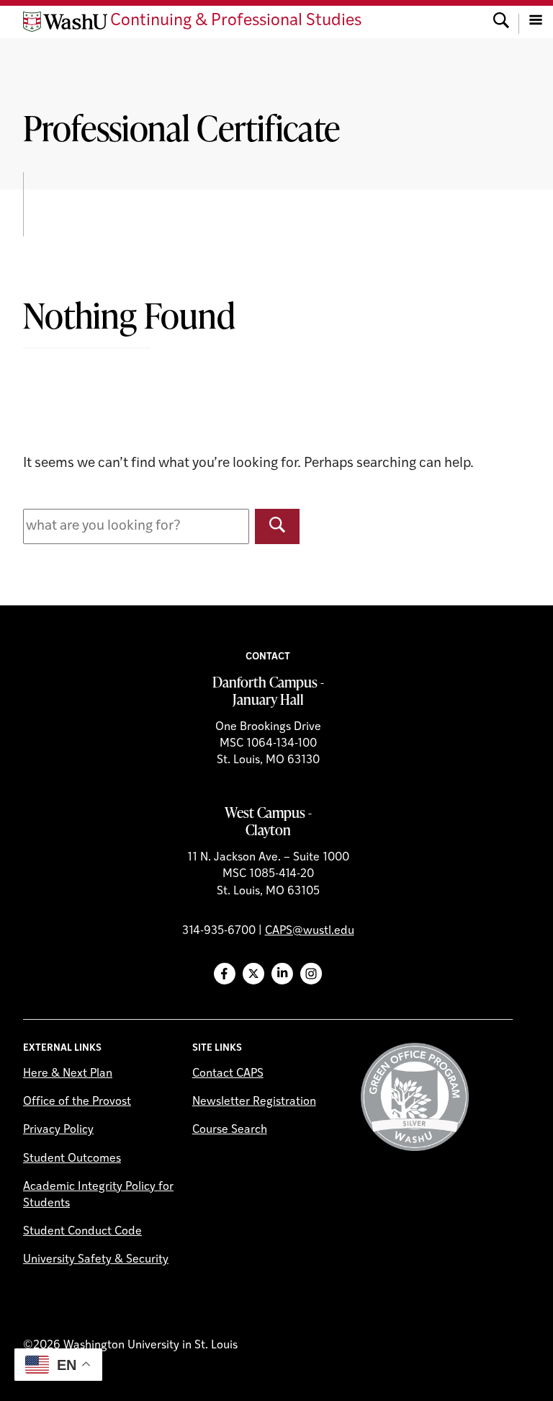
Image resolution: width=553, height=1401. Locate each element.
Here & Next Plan (67, 1074)
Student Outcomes (72, 1159)
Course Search (229, 1130)
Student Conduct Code (82, 1231)
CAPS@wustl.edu (309, 931)
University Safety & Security (95, 1260)
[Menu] (535, 21)
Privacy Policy (58, 1130)
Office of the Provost (77, 1102)
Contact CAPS (228, 1074)
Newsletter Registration (254, 1102)
